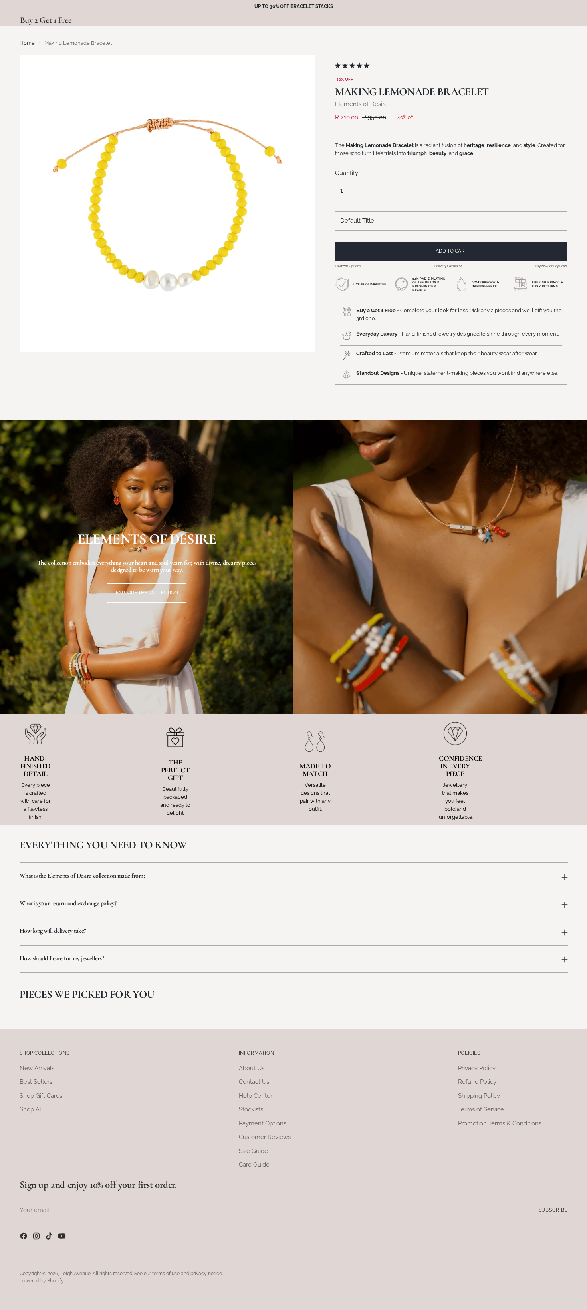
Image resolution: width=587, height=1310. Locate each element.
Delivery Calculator (448, 266)
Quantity (346, 173)
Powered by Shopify (42, 1281)
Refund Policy (477, 1081)
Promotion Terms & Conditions (499, 1123)
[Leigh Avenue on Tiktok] (50, 1237)
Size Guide (253, 1151)
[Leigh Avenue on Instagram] (37, 1237)
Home (27, 43)
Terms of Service (481, 1109)
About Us (251, 1068)
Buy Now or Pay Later (551, 266)
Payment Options (348, 266)
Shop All (31, 1109)
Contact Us (254, 1081)
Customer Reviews (265, 1137)
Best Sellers (36, 1081)
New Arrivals (37, 1068)
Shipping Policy (479, 1095)
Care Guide (254, 1164)
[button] (353, 65)
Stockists (251, 1109)
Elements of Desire (361, 104)
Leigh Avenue (75, 1273)
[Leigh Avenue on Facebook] (24, 1237)
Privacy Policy (477, 1068)
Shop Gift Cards (41, 1095)
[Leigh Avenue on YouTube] (62, 1237)
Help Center (255, 1095)
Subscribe (553, 1210)
